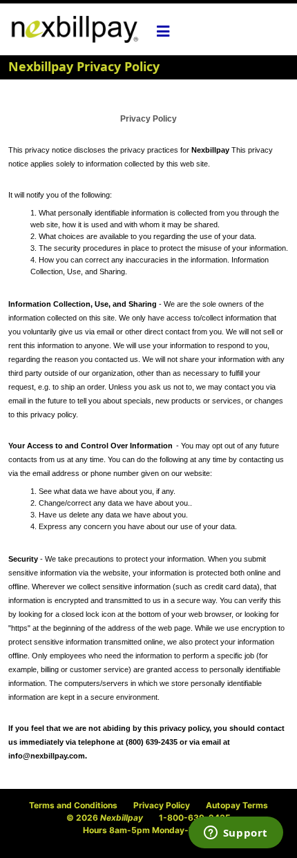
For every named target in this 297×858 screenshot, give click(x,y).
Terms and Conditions (73, 805)
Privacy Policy (161, 805)
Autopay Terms (237, 805)
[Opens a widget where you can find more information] (235, 834)
